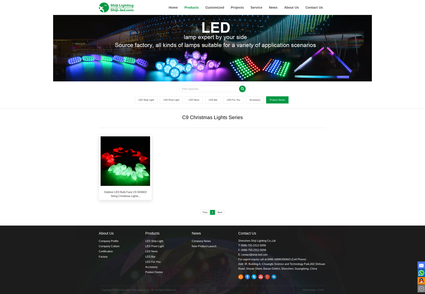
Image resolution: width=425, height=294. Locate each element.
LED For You (233, 99)
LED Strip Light (146, 99)
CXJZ (321, 290)
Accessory (255, 99)
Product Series (277, 99)
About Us (291, 7)
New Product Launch (204, 246)
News (273, 7)
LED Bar (213, 99)
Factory (103, 256)
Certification (106, 251)
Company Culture (109, 246)
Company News (201, 241)
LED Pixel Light (171, 99)
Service (256, 7)
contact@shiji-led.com (254, 254)
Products (191, 7)
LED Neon (194, 99)
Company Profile (109, 241)
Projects (237, 7)
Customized (214, 7)
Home (173, 7)
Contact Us (314, 7)
